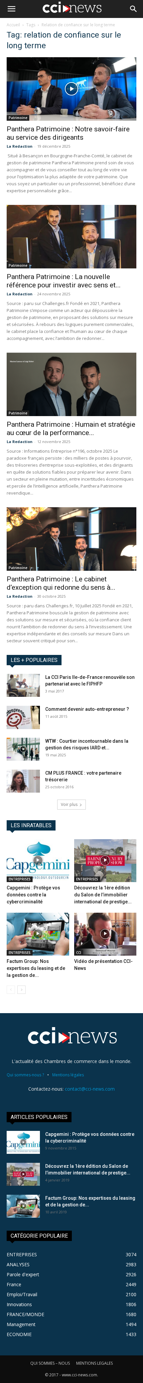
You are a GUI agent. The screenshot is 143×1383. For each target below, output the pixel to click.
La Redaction (20, 146)
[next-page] (21, 990)
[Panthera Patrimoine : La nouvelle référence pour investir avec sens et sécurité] (71, 236)
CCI (78, 952)
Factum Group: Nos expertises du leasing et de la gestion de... (36, 968)
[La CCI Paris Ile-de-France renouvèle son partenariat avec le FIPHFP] (23, 685)
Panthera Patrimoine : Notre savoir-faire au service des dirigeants (68, 133)
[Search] (133, 9)
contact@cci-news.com (90, 1089)
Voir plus (69, 804)
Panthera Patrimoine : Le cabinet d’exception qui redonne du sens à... (61, 583)
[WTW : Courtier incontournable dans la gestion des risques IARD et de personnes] (23, 749)
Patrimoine (18, 117)
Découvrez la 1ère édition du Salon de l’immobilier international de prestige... (103, 894)
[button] (11, 9)
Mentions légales (68, 1075)
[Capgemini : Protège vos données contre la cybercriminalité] (38, 860)
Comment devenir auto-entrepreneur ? (87, 709)
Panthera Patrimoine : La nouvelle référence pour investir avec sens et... (64, 281)
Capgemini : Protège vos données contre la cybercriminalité (33, 894)
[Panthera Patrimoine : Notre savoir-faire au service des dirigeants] (71, 89)
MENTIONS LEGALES (94, 1363)
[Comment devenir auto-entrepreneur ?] (23, 717)
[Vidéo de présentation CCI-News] (105, 934)
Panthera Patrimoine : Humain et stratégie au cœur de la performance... (71, 428)
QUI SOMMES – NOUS (50, 1363)
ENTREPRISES (20, 879)
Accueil (13, 25)
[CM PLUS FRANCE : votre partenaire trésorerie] (23, 781)
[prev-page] (11, 990)
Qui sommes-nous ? (25, 1075)
